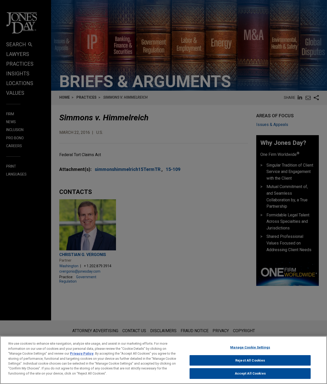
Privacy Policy (82, 353)
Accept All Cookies (250, 373)
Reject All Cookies (250, 360)
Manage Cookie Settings (250, 347)
